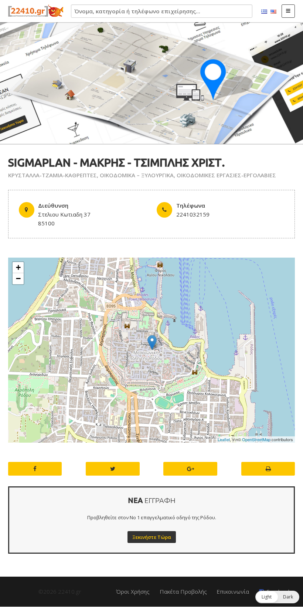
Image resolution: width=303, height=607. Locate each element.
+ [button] (18, 267)
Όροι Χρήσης (133, 591)
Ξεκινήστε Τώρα (151, 537)
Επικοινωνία (233, 591)
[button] (277, 597)
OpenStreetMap (256, 439)
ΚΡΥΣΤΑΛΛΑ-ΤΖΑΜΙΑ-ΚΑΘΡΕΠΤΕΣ (52, 175)
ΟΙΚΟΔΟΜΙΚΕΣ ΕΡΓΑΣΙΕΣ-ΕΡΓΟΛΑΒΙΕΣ (226, 175)
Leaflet (224, 439)
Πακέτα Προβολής (183, 591)
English (273, 12)
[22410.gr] (36, 11)
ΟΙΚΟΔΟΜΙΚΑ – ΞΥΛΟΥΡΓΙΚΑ (137, 175)
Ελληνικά (264, 12)
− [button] (18, 278)
